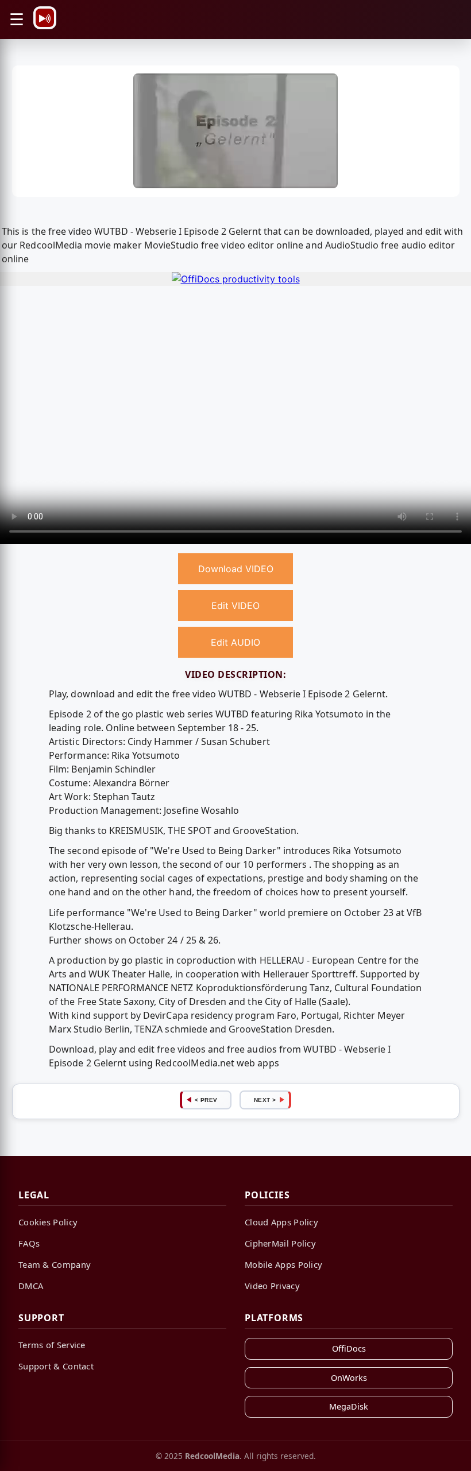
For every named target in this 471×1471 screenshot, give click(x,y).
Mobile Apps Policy (283, 1264)
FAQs (29, 1243)
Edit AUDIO (235, 642)
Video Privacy (272, 1285)
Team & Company (54, 1264)
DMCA (30, 1285)
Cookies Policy (48, 1222)
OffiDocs (349, 1348)
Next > (265, 1100)
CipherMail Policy (280, 1243)
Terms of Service (52, 1344)
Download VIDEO (235, 569)
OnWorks (349, 1377)
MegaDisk (348, 1406)
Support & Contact (56, 1366)
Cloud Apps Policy (281, 1222)
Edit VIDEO (235, 605)
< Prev (206, 1100)
